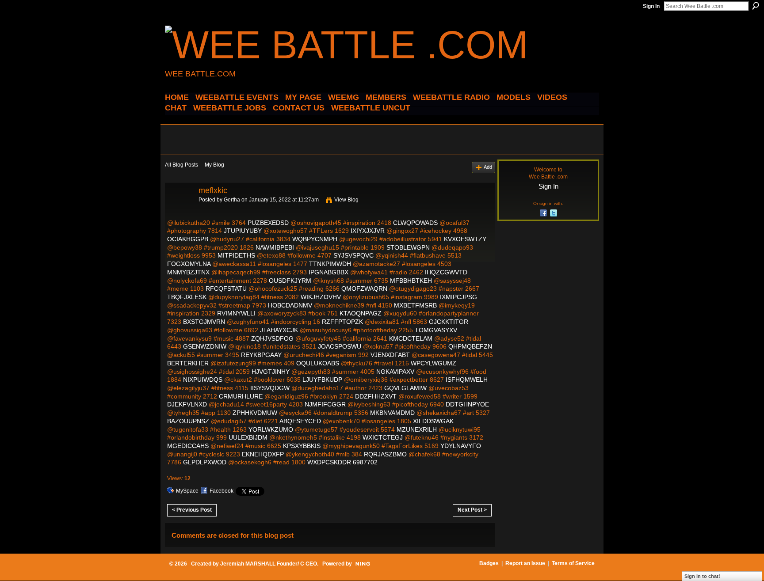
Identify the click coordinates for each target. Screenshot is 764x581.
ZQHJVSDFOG (272, 338)
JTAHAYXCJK (279, 330)
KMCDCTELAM (410, 338)
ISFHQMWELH (467, 379)
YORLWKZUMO (270, 429)
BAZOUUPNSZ (188, 421)
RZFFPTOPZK (342, 321)
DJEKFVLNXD (187, 404)
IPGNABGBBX (328, 272)
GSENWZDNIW (204, 346)
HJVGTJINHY (271, 371)
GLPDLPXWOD (204, 462)
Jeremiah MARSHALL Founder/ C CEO (268, 564)
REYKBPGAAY (261, 354)
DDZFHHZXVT (376, 396)
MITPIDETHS (236, 255)
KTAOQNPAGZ (361, 313)
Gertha (232, 200)
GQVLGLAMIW (405, 387)
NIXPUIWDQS (202, 379)
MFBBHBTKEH (411, 280)
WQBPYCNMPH (314, 239)
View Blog (346, 200)
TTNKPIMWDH (330, 263)
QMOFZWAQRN (364, 288)
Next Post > (472, 510)
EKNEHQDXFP (263, 454)
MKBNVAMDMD (392, 412)
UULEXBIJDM (248, 437)
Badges (489, 563)
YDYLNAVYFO (460, 445)
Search (755, 6)
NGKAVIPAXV (395, 371)
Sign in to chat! (702, 576)
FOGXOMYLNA (188, 263)
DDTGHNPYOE (467, 404)
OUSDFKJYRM (290, 280)
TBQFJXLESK (186, 296)
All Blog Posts (181, 165)
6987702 (365, 462)
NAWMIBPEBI (275, 247)
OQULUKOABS (317, 363)
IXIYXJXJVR (368, 230)
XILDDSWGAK (433, 421)
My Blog (214, 165)
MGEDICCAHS (188, 445)
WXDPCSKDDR (329, 462)
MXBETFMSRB (415, 305)
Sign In (651, 6)
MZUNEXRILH (417, 429)
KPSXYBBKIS (302, 445)
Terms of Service (573, 563)
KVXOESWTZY (465, 239)
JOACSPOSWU (339, 346)
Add (488, 167)
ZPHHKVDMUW (255, 412)
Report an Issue (525, 563)
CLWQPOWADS (415, 222)
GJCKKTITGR (448, 321)
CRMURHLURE (241, 396)
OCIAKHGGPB (187, 239)
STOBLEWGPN (408, 247)
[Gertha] (179, 210)
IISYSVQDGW (270, 387)
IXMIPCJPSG (458, 296)
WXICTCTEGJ (383, 437)
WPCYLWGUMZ (433, 363)
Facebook (221, 491)
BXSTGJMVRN (204, 321)
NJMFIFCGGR (325, 404)
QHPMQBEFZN (470, 346)
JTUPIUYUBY (243, 230)
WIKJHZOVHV (321, 296)
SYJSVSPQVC (353, 255)
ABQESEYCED (300, 421)
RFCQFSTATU (226, 288)
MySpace (187, 491)
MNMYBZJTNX (188, 272)
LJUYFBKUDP (322, 379)
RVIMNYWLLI (236, 313)
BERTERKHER (188, 363)
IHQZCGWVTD (446, 272)
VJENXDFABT (390, 354)
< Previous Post (192, 510)
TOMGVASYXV (436, 330)
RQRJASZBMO (385, 454)
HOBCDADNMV (290, 305)
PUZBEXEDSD (268, 222)
